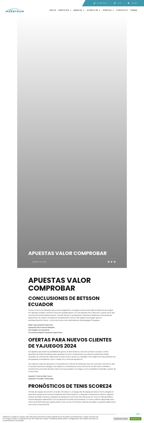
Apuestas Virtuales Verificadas (40, 378)
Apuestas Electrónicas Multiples (41, 327)
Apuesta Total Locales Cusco (40, 376)
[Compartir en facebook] (108, 262)
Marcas (78, 10)
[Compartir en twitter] (111, 262)
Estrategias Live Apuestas (38, 330)
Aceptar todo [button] (135, 419)
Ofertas (107, 10)
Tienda (133, 10)
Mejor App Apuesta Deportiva (40, 325)
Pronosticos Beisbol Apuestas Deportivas (45, 332)
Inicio (53, 10)
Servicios (63, 10)
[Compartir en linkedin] (114, 262)
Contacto (122, 10)
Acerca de (92, 10)
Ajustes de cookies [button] (120, 419)
